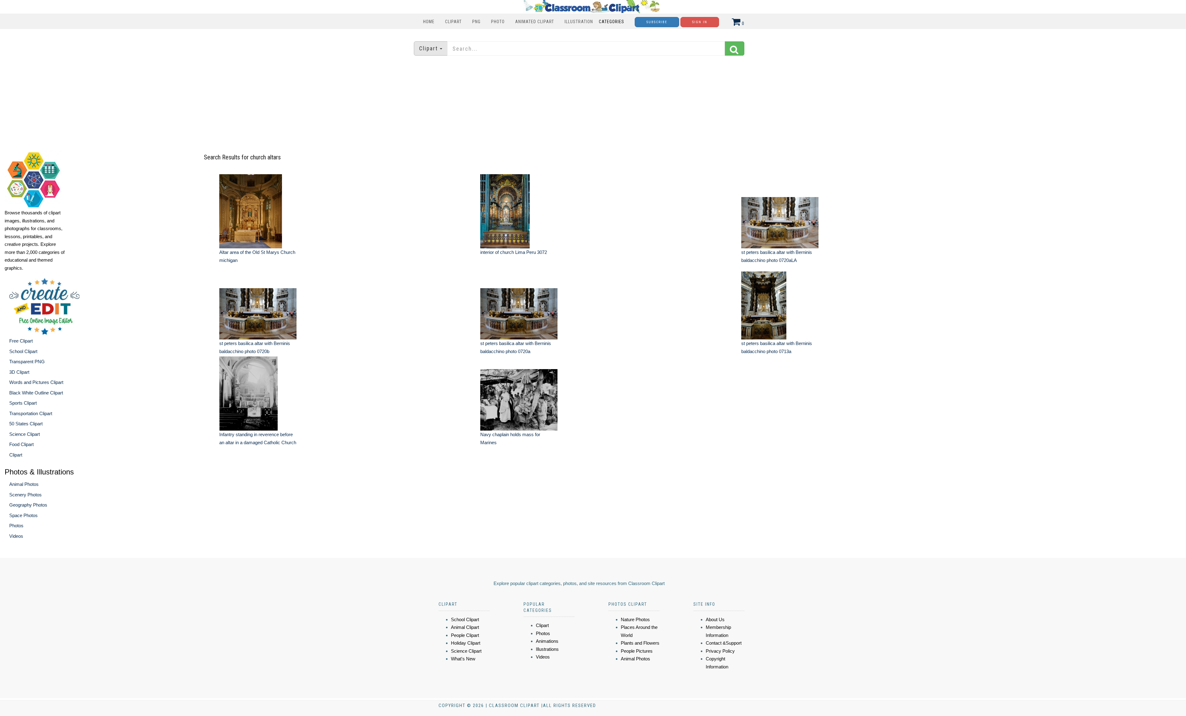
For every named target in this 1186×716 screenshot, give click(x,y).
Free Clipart (21, 340)
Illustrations (547, 649)
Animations (547, 641)
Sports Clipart (23, 403)
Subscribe (656, 22)
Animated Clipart (534, 21)
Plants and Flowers (640, 643)
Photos (16, 525)
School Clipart (23, 351)
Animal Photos (24, 484)
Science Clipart (24, 434)
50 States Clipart (26, 423)
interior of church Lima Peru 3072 (513, 252)
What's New (463, 658)
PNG (476, 21)
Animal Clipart (465, 627)
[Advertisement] (593, 103)
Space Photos (23, 515)
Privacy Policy (720, 651)
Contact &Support (724, 643)
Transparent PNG (27, 361)
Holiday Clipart (465, 643)
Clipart (453, 21)
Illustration (579, 21)
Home (429, 21)
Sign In (699, 22)
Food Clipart (21, 444)
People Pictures (637, 651)
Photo (498, 21)
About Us (715, 619)
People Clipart (465, 635)
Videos (16, 536)
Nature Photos (635, 619)
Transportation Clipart (30, 413)
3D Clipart (19, 372)
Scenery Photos (25, 494)
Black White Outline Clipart (36, 392)
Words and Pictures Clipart (36, 382)
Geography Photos (28, 505)
